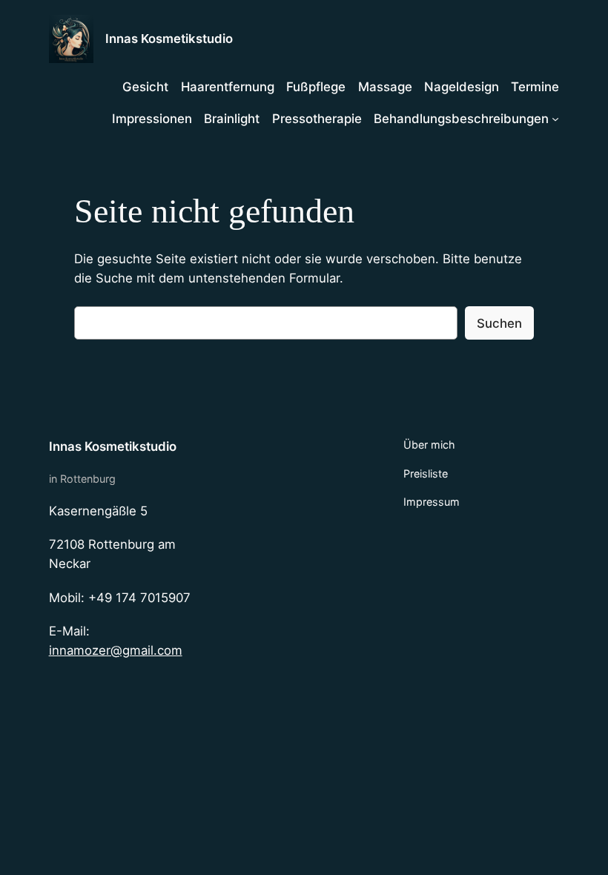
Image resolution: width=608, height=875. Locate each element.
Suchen (499, 323)
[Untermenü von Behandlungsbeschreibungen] (555, 118)
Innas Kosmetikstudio (169, 38)
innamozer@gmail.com (115, 650)
